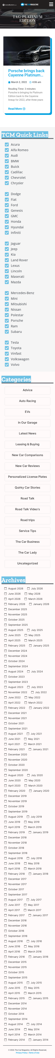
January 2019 (40, 832)
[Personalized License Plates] (27, 477)
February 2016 (16, 956)
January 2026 (41, 604)
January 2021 (40, 749)
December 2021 (17, 712)
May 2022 (34, 697)
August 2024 (15, 671)
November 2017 (17, 884)
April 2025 (14, 640)
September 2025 (18, 624)
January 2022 (41, 707)
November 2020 (17, 759)
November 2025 (17, 614)
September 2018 (17, 853)
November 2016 (17, 925)
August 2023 (15, 687)
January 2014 (40, 1039)
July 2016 (36, 941)
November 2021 (17, 718)
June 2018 (14, 863)
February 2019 (16, 832)
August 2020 (15, 775)
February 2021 (16, 749)
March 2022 (35, 702)
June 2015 (14, 987)
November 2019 (17, 801)
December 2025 (17, 609)
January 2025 (41, 645)
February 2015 (16, 998)
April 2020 (14, 785)
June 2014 (14, 1029)
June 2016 (14, 946)
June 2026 (14, 593)
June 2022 (14, 697)
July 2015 (36, 982)
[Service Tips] (27, 531)
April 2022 (14, 702)
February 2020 (16, 790)
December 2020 (17, 754)
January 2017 (40, 915)
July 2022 (41, 692)
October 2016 (16, 930)
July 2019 (36, 816)
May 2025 (34, 635)
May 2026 (34, 593)
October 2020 (16, 764)
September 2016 (17, 935)
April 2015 (14, 993)
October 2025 (16, 619)
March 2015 (35, 993)
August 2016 (15, 941)
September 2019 (17, 811)
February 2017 (16, 915)
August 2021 (15, 733)
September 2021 (17, 728)
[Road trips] (27, 520)
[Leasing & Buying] (27, 444)
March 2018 (35, 868)
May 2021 (33, 738)
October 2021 (16, 723)
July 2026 (37, 588)
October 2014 (16, 1013)
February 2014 (16, 1039)
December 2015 (17, 961)
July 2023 (37, 687)
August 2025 (15, 630)
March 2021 (35, 744)
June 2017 (14, 904)
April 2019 (14, 827)
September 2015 (17, 977)
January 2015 (40, 998)
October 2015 (16, 972)
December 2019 (17, 795)
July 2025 (37, 630)
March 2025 (35, 640)
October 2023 (16, 676)
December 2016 (17, 920)
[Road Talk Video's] (27, 509)
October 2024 (16, 661)
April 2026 (14, 598)
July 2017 (36, 899)
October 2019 (16, 806)
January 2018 (40, 873)
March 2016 (35, 951)
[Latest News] (27, 434)
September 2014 (17, 1018)
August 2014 (15, 1024)
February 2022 (16, 707)
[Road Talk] (27, 499)
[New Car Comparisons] (27, 455)
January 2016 (40, 956)
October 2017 (16, 889)
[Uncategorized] (27, 564)
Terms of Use (34, 1053)
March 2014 (35, 1034)
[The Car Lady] (27, 553)
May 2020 (34, 780)
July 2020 (37, 775)
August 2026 (15, 588)
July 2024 (37, 671)
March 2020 (35, 785)
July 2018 (36, 858)
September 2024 (18, 666)
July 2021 (36, 733)
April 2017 (14, 910)
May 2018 (33, 863)
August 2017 (15, 899)
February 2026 (16, 604)
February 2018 (16, 873)
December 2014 (17, 1003)
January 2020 (41, 790)
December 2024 (17, 650)
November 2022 (17, 692)
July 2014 (36, 1024)
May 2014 (33, 1029)
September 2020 (18, 770)
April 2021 (14, 744)
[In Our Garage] (27, 423)
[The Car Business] (27, 542)
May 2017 (33, 904)
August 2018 (15, 858)
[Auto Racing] (27, 401)
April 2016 (14, 951)
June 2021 (14, 738)
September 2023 (18, 681)
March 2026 (35, 598)
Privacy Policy (21, 1053)
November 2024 (17, 655)
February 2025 (16, 645)
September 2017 (17, 894)
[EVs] (27, 412)
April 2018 (14, 868)
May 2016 (33, 946)
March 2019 (35, 827)
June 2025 (14, 635)
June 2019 (14, 821)
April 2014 (14, 1034)
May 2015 (33, 987)
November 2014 (17, 1008)
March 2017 (34, 910)
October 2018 (16, 847)
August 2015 (15, 982)
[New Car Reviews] (27, 466)
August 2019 (15, 816)
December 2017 (17, 878)
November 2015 (17, 967)
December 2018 (17, 837)
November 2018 (17, 842)
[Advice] (27, 390)
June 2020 (14, 780)
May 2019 (33, 821)
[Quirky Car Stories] (27, 488)
